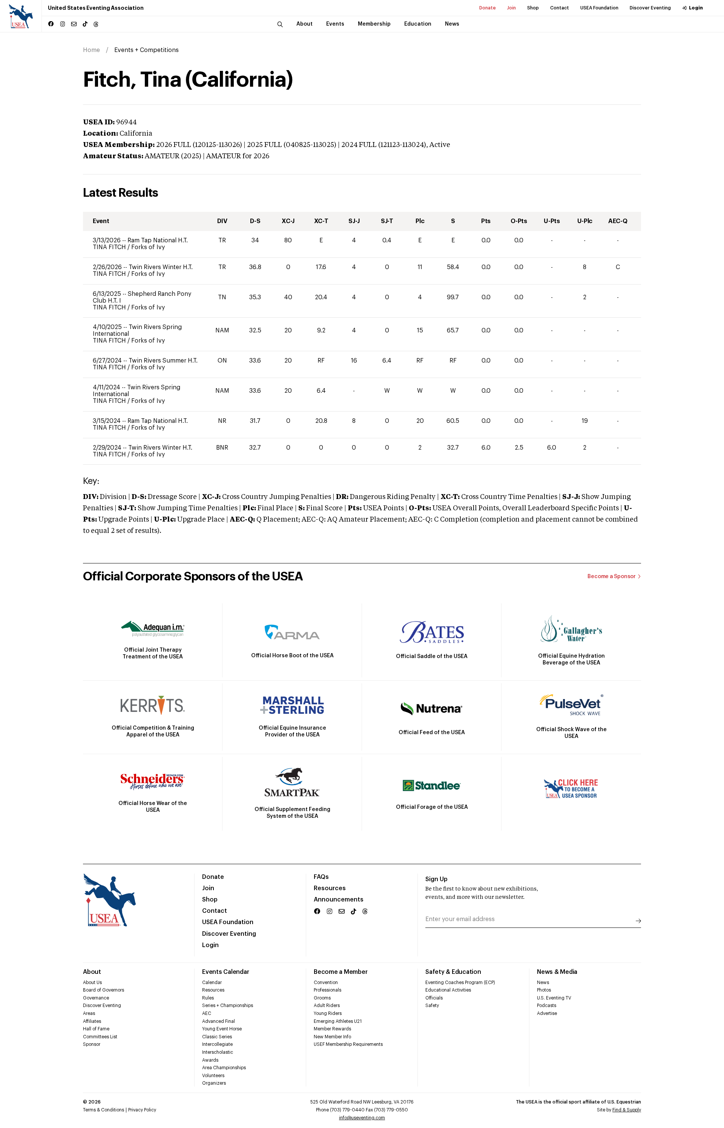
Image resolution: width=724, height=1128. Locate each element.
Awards (210, 1060)
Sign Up (436, 879)
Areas (89, 1013)
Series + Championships (227, 1005)
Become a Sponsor (611, 576)
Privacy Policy (142, 1110)
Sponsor (91, 1044)
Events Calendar (225, 972)
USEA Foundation (599, 8)
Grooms (322, 998)
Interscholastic (217, 1052)
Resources (330, 888)
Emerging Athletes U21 (338, 1021)
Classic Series (217, 1037)
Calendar (212, 982)
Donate (487, 8)
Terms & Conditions (103, 1110)
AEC (206, 1013)
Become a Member (340, 972)
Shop (533, 8)
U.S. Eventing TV (554, 998)
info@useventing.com (362, 1118)
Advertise (547, 1013)
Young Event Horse (222, 1029)
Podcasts (546, 1005)
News (543, 982)
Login (696, 8)
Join (511, 8)
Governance (96, 998)
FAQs (321, 877)
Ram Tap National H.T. (157, 240)
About (92, 972)
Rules (208, 998)
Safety (432, 1005)
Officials (434, 998)
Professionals (327, 990)
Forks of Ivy (148, 247)
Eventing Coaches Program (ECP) (460, 982)
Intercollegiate (217, 1044)
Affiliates (92, 1021)
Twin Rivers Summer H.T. (163, 361)
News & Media (557, 972)
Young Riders (328, 1013)
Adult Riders (327, 1005)
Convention (326, 982)
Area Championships (224, 1067)
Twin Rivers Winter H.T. (161, 267)
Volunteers (213, 1075)
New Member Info (332, 1037)
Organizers (214, 1083)
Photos (544, 990)
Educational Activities (448, 990)
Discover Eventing (650, 8)
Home (91, 50)
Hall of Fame (96, 1029)
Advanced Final (218, 1021)
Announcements (339, 900)
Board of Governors (103, 990)
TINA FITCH (110, 247)
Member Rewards (332, 1029)
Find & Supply (626, 1110)
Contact (559, 8)
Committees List (100, 1037)
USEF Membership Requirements (348, 1044)
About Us (92, 982)
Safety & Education (453, 972)
